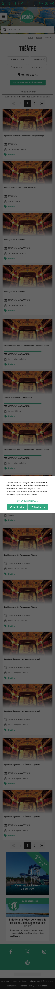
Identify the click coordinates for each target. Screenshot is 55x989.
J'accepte (39, 506)
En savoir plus (29, 500)
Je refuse (18, 506)
